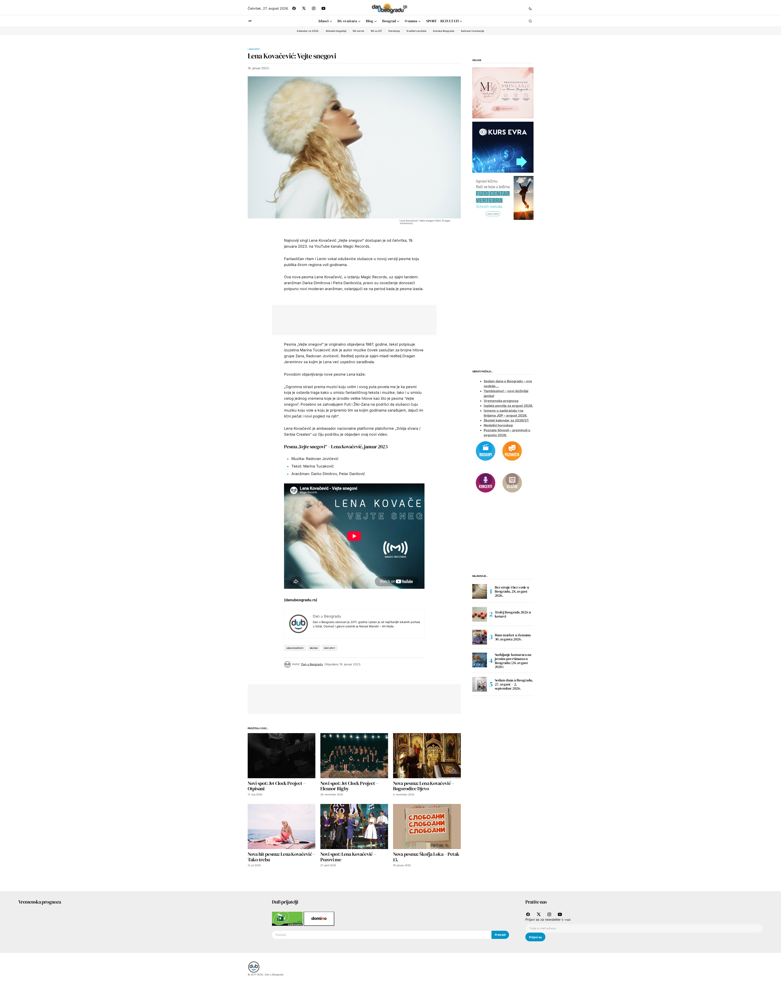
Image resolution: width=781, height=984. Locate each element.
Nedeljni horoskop (498, 425)
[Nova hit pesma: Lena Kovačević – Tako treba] (281, 826)
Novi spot (254, 49)
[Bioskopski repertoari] (485, 451)
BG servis (358, 30)
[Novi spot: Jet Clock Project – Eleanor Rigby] (354, 755)
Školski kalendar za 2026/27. (506, 420)
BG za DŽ (376, 30)
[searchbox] (382, 935)
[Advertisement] (351, 319)
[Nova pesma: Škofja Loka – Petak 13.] (427, 826)
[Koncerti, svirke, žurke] (485, 482)
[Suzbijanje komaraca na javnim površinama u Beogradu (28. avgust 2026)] (479, 660)
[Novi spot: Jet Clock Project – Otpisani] (281, 755)
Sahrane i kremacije (472, 30)
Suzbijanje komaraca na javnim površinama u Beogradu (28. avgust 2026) (513, 661)
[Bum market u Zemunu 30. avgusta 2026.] (479, 637)
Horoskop (394, 30)
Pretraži (500, 934)
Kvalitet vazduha (416, 30)
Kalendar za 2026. (308, 30)
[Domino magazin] (319, 918)
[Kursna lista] (503, 93)
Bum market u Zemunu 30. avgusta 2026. (513, 637)
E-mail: (566, 920)
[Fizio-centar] (503, 198)
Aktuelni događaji (336, 30)
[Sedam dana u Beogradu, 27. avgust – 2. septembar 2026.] (479, 684)
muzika (314, 648)
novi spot (329, 648)
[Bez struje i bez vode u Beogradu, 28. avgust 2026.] (479, 591)
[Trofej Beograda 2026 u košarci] (479, 614)
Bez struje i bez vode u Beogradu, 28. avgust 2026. (512, 591)
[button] (530, 8)
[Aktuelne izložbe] (512, 482)
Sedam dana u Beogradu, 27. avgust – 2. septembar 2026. (514, 684)
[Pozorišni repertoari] (512, 451)
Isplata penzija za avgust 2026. (508, 406)
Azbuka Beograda (443, 30)
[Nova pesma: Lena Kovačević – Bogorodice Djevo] (427, 755)
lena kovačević (295, 648)
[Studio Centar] (288, 918)
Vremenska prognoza (501, 401)
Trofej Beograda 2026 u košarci (513, 614)
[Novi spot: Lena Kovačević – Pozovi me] (354, 826)
